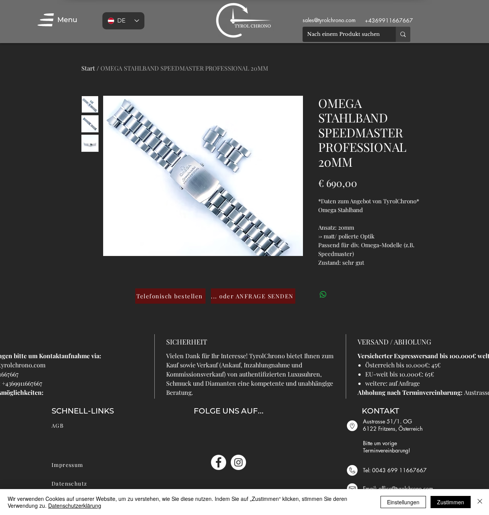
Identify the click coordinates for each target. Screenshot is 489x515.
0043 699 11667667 (399, 470)
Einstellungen (403, 502)
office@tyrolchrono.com (406, 488)
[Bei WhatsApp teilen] (323, 294)
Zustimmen (450, 502)
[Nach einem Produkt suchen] (403, 34)
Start (88, 68)
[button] (45, 19)
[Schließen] (479, 502)
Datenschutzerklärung (74, 505)
